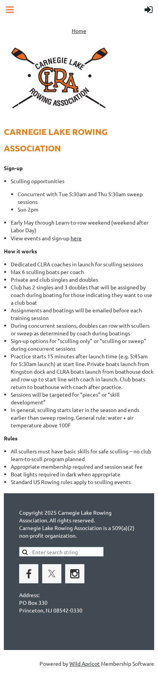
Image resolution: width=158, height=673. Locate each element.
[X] (51, 573)
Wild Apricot (84, 663)
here (76, 238)
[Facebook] (28, 573)
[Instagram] (74, 573)
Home (79, 30)
